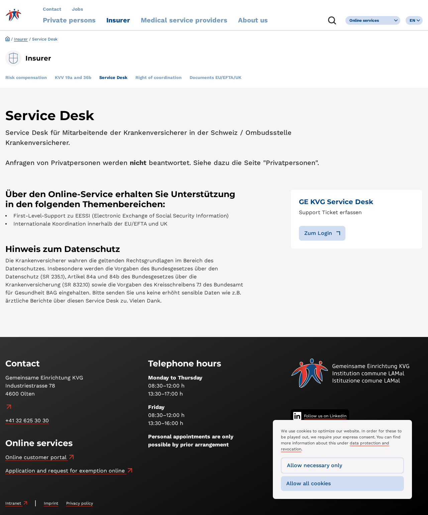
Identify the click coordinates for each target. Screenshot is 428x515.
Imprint (51, 503)
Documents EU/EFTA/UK (215, 77)
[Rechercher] (332, 20)
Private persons (69, 20)
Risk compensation (26, 77)
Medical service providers (184, 20)
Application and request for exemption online (65, 470)
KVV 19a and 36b (73, 77)
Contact (52, 9)
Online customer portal (36, 457)
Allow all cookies (308, 483)
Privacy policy (79, 503)
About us (253, 20)
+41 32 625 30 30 (27, 420)
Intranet (13, 503)
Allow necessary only (314, 465)
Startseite (7, 38)
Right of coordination (158, 77)
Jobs (77, 9)
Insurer (118, 20)
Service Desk (113, 77)
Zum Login (318, 233)
